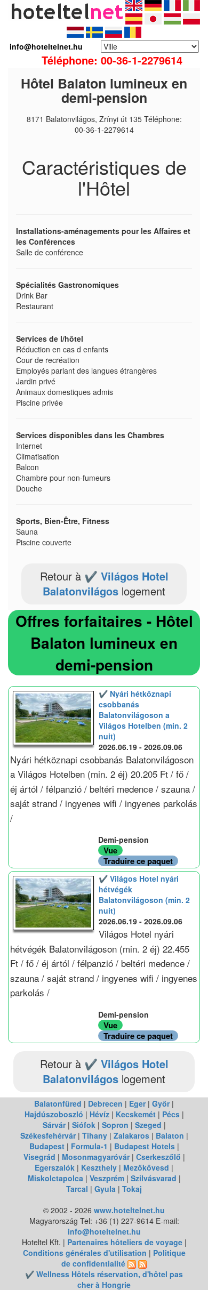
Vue (110, 850)
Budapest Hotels (144, 1146)
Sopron (115, 1124)
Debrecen (105, 1103)
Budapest (47, 1146)
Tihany (94, 1135)
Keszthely (99, 1167)
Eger (137, 1103)
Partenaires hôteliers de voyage (124, 1242)
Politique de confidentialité (123, 1258)
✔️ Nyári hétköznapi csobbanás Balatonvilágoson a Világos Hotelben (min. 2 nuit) (143, 714)
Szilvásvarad (154, 1178)
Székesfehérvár (48, 1135)
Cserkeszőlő (158, 1156)
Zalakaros (131, 1135)
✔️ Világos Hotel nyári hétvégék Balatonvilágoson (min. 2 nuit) (144, 894)
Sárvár (54, 1124)
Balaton (170, 1135)
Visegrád (39, 1156)
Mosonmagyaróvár (96, 1156)
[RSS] (131, 1263)
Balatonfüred (58, 1103)
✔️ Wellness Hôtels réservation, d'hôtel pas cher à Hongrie (104, 1279)
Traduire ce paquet (138, 861)
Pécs (171, 1114)
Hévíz (99, 1114)
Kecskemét (136, 1114)
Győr (161, 1103)
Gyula (105, 1188)
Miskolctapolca (55, 1178)
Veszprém (107, 1178)
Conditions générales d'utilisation (85, 1252)
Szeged (148, 1124)
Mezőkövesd (146, 1167)
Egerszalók (55, 1167)
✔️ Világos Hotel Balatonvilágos (106, 583)
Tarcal (77, 1188)
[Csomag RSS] (142, 1263)
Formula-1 (89, 1146)
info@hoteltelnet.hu (104, 1231)
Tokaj (132, 1188)
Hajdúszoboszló (54, 1114)
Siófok (83, 1124)
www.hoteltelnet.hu (129, 1210)
